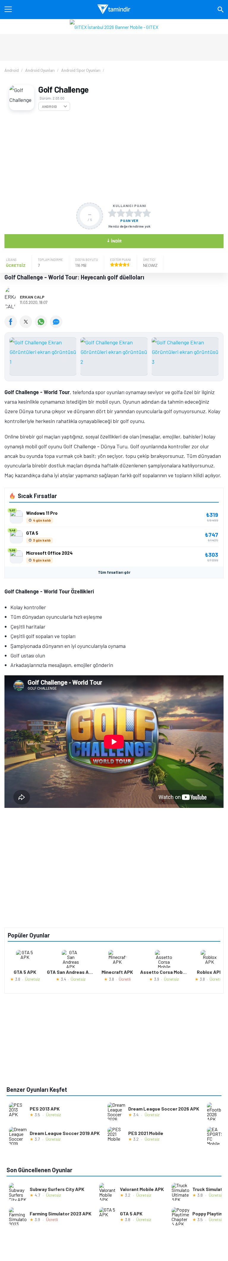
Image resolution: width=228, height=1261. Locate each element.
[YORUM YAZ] (57, 326)
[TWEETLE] (27, 326)
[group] (114, 358)
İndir (114, 240)
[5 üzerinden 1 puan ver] (112, 213)
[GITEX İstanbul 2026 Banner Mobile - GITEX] (114, 26)
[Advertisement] (114, 156)
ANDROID (49, 106)
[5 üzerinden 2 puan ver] (121, 213)
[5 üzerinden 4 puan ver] (138, 213)
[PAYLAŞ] (12, 326)
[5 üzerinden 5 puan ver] (146, 213)
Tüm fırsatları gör (114, 572)
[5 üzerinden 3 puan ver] (129, 213)
